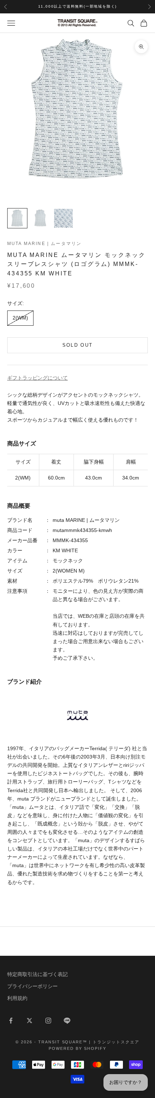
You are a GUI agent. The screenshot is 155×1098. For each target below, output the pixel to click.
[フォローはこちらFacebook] (10, 1020)
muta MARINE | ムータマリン (44, 243)
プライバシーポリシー (32, 986)
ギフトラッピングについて (37, 378)
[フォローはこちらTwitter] (29, 1020)
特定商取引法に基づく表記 (37, 974)
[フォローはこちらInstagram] (48, 1020)
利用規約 (17, 998)
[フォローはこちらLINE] (67, 1020)
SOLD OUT (77, 345)
